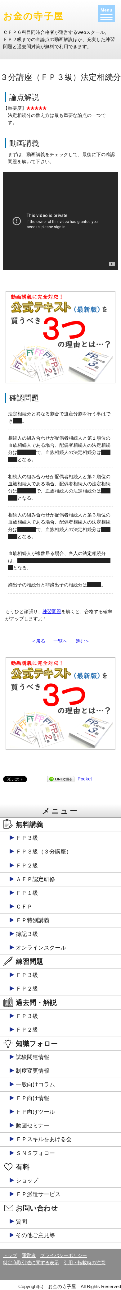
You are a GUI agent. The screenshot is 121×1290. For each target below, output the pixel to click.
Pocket (85, 778)
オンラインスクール (41, 948)
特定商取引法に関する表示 (31, 1262)
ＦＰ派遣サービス (38, 1194)
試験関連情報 (32, 1057)
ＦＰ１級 (27, 893)
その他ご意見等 (35, 1235)
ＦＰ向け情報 (32, 1098)
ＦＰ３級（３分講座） (44, 851)
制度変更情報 (32, 1071)
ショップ (27, 1180)
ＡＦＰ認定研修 (35, 879)
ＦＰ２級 (27, 865)
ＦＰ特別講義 (32, 920)
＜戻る (38, 641)
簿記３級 (27, 934)
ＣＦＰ (24, 907)
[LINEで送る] (60, 778)
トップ (10, 1255)
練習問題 (52, 611)
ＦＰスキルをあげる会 (44, 1139)
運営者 (29, 1255)
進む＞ (83, 641)
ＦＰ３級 (27, 838)
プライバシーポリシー (63, 1255)
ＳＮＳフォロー (35, 1153)
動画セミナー (32, 1125)
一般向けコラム (35, 1084)
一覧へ (60, 641)
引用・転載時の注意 (84, 1262)
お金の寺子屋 (33, 16)
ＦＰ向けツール (35, 1112)
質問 (21, 1221)
